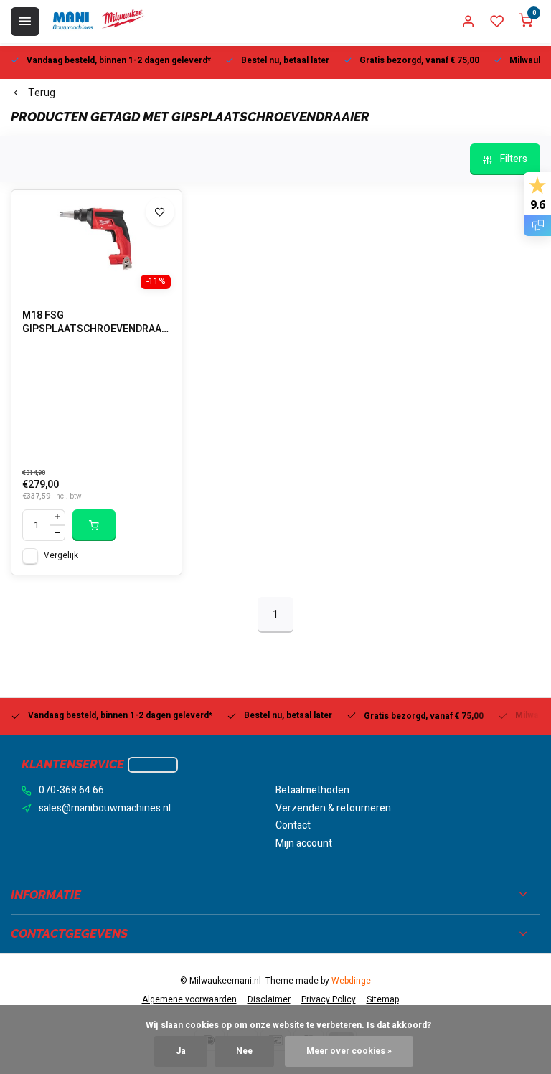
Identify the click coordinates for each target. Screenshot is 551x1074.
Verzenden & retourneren (333, 808)
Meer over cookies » (349, 1051)
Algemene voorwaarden (189, 1000)
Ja (181, 1051)
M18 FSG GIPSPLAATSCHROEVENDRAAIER (96, 322)
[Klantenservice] (153, 765)
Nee (244, 1051)
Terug (41, 93)
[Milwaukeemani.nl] (97, 21)
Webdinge (351, 981)
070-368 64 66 (71, 790)
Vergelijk (61, 556)
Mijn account (304, 844)
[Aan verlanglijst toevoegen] (160, 211)
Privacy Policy (328, 1000)
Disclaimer (269, 1000)
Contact (293, 826)
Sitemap (383, 1000)
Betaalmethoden (312, 790)
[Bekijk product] (94, 525)
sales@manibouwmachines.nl (105, 808)
